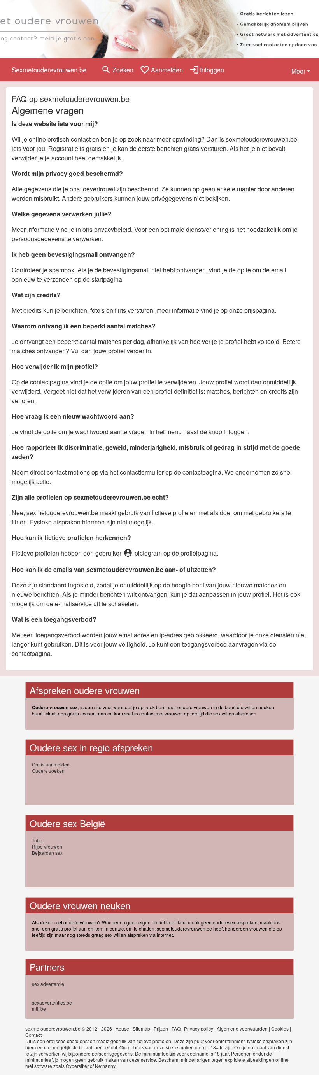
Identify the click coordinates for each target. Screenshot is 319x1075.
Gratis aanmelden (51, 764)
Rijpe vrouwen (47, 846)
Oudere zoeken (48, 770)
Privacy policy (198, 1028)
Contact (33, 1034)
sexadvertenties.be (52, 1002)
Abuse (122, 1028)
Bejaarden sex (47, 852)
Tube (37, 840)
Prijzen (161, 1028)
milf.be (39, 1008)
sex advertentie (48, 983)
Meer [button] (298, 71)
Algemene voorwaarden (242, 1028)
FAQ (176, 1028)
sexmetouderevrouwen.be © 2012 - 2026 (68, 1028)
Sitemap (141, 1028)
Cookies (280, 1028)
